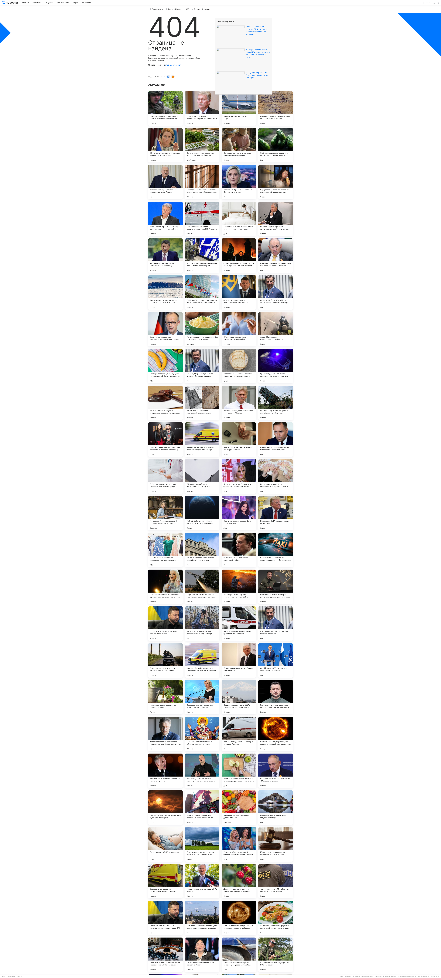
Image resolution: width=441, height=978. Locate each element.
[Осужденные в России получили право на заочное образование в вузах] (202, 182)
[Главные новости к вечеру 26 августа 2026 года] (275, 807)
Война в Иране (174, 9)
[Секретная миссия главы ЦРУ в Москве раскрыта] (275, 623)
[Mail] (3, 3)
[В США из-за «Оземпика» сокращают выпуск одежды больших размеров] (165, 550)
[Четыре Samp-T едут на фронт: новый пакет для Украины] (275, 403)
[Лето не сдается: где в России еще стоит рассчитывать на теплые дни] (202, 844)
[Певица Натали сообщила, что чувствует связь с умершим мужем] (239, 476)
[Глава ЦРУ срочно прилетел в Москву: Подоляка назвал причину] (202, 366)
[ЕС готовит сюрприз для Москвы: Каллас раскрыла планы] (165, 145)
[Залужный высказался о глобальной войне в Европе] (239, 292)
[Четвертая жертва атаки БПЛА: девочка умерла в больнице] (202, 439)
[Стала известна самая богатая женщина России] (202, 955)
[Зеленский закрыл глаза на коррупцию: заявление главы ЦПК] (165, 918)
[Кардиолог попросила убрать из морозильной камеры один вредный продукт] (275, 182)
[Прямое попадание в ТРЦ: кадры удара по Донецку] (239, 734)
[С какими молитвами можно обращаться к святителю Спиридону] (202, 734)
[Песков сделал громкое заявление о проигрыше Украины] (202, 108)
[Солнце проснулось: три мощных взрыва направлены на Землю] (239, 918)
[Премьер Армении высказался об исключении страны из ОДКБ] (275, 255)
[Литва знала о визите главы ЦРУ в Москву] (202, 881)
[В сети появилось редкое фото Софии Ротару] (239, 513)
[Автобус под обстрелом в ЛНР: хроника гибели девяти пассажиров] (239, 623)
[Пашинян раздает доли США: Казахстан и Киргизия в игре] (239, 697)
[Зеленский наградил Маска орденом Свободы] (239, 550)
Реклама (19, 976)
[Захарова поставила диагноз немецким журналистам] (202, 697)
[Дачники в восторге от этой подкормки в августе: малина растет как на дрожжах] (239, 881)
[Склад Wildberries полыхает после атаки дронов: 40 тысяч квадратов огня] (239, 255)
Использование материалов (407, 976)
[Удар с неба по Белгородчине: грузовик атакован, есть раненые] (202, 660)
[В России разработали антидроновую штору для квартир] (202, 476)
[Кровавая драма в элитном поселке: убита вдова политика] (275, 366)
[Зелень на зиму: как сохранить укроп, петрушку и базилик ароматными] (202, 145)
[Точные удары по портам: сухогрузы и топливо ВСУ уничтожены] (239, 587)
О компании (11, 976)
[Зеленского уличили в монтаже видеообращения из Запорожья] (275, 697)
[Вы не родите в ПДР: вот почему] (165, 844)
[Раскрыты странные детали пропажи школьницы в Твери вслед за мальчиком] (202, 623)
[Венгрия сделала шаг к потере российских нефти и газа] (202, 550)
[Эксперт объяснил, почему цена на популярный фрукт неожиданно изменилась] (165, 366)
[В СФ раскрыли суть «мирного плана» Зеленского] (165, 623)
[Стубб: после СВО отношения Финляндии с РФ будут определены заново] (275, 660)
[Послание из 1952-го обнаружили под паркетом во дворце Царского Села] (275, 108)
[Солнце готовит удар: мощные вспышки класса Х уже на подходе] (275, 734)
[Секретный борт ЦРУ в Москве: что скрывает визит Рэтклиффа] (275, 292)
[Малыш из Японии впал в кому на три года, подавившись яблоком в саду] (239, 771)
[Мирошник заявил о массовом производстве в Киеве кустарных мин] (165, 734)
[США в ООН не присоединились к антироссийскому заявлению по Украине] (202, 292)
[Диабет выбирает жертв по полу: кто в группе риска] (239, 439)
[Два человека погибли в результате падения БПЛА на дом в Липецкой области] (202, 219)
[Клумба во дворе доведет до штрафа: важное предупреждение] (165, 697)
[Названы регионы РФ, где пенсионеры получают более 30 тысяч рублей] (275, 476)
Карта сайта (435, 976)
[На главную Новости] (11, 3)
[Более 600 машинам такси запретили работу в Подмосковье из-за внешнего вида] (275, 550)
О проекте (348, 976)
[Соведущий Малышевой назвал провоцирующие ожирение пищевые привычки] (239, 366)
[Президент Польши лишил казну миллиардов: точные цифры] (275, 439)
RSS (341, 976)
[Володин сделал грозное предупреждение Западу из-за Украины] (275, 219)
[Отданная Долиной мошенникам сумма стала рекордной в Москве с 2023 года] (165, 587)
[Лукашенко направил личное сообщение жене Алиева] (165, 182)
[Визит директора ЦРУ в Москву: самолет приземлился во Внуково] (165, 219)
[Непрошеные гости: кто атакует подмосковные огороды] (239, 145)
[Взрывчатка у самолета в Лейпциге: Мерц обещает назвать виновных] (165, 329)
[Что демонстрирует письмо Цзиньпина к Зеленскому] (165, 255)
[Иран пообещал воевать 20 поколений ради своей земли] (202, 807)
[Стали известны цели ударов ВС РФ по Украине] (275, 955)
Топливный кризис (202, 9)
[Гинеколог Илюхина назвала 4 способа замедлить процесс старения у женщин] (165, 513)
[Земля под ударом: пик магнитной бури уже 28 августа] (165, 807)
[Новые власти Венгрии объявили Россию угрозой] (165, 771)
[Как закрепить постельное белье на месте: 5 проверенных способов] (239, 219)
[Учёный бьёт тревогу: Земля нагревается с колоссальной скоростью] (202, 513)
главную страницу (173, 65)
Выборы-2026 (157, 9)
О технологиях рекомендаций (363, 976)
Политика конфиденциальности (385, 976)
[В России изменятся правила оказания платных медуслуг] (165, 476)
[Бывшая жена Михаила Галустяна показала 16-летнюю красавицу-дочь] (165, 439)
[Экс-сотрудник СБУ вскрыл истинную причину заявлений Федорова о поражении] (202, 771)
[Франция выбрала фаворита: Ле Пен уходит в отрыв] (239, 182)
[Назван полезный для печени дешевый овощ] (239, 807)
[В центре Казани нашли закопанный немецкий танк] (202, 403)
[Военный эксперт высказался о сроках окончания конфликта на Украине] (165, 108)
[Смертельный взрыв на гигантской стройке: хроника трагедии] (165, 881)
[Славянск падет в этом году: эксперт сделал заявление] (165, 660)
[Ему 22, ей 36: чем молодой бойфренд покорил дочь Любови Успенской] (239, 844)
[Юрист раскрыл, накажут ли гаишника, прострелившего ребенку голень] (275, 844)
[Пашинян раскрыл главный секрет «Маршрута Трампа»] (275, 771)
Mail (3, 976)
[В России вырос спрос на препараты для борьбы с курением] (239, 329)
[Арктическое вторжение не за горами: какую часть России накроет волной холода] (165, 292)
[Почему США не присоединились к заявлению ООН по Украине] (165, 955)
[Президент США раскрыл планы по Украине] (275, 513)
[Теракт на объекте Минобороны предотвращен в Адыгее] (275, 881)
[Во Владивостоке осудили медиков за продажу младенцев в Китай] (165, 403)
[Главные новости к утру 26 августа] (239, 108)
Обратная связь (423, 976)
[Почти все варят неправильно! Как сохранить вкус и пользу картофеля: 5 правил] (202, 329)
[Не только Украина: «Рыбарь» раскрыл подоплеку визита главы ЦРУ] (275, 587)
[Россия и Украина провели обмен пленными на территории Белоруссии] (202, 255)
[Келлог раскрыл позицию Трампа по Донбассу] (239, 660)
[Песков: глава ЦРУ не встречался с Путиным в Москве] (239, 403)
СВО (187, 9)
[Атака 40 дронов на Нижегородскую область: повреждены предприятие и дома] (275, 329)
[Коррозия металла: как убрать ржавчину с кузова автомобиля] (239, 955)
